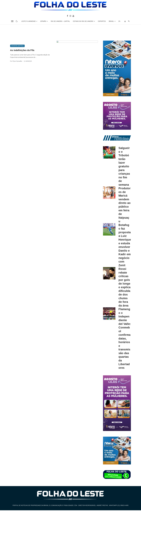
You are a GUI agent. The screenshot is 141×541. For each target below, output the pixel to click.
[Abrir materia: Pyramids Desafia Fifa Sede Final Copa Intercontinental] (77, 56)
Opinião (43, 21)
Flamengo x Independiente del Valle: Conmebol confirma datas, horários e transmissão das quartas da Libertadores (124, 338)
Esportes (102, 21)
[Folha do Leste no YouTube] (73, 16)
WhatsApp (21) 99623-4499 (118, 505)
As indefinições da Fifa (22, 50)
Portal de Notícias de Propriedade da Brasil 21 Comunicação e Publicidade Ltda (45, 505)
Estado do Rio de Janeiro (83, 21)
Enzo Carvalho (17, 61)
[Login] (125, 21)
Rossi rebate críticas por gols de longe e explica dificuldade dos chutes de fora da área (124, 287)
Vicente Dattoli (17, 46)
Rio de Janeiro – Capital (60, 21)
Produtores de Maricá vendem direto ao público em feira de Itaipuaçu (124, 205)
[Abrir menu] (12, 21)
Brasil (111, 21)
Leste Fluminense (28, 21)
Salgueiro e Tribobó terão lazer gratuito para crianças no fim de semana (124, 166)
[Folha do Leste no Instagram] (70, 16)
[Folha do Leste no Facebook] (67, 16)
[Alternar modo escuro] (16, 21)
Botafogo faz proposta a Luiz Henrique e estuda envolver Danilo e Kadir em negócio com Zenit (124, 245)
